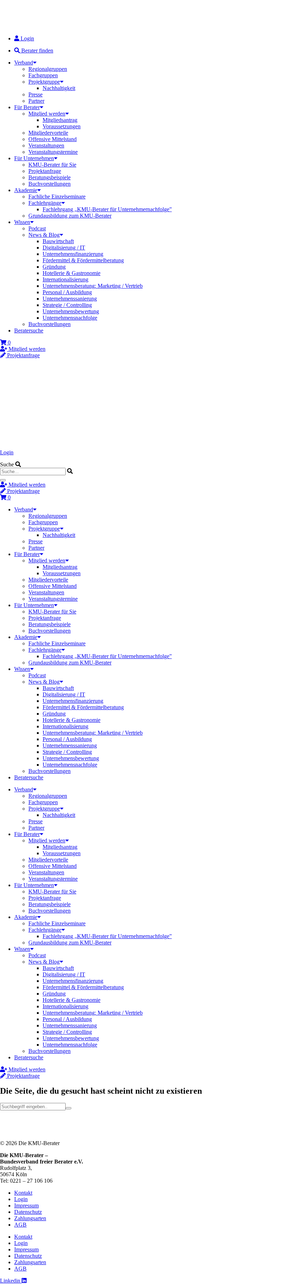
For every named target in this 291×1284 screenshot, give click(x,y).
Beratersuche (28, 330)
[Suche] (3, 480)
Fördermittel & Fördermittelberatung (83, 260)
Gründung (54, 267)
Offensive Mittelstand (52, 139)
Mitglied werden (46, 114)
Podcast (37, 228)
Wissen (22, 222)
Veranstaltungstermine (53, 152)
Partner (36, 101)
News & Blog (44, 235)
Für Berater (27, 107)
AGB (20, 1225)
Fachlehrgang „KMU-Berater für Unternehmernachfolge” (107, 209)
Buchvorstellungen (49, 184)
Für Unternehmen (34, 158)
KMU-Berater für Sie (52, 165)
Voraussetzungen (62, 126)
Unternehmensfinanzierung (73, 254)
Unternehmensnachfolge (70, 318)
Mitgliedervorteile (48, 133)
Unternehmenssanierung (70, 299)
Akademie (25, 190)
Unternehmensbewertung (71, 311)
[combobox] (33, 471)
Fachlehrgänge (44, 203)
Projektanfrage (44, 171)
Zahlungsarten (30, 1218)
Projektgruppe (44, 82)
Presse (35, 94)
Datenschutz (28, 1212)
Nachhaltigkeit (59, 88)
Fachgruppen (43, 75)
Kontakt (23, 1193)
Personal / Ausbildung (67, 292)
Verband (23, 63)
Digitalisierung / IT (64, 248)
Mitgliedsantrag (60, 120)
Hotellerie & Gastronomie (71, 273)
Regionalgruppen (47, 69)
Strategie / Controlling (67, 305)
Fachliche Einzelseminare (57, 197)
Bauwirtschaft (58, 241)
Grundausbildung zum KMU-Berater (69, 216)
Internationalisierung (65, 279)
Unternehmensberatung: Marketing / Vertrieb (93, 286)
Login (6, 452)
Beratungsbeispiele (49, 177)
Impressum (26, 1205)
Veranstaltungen (46, 145)
